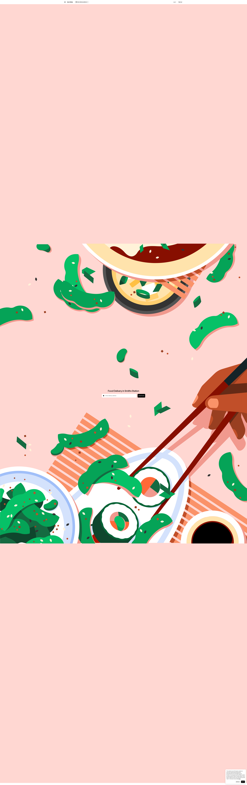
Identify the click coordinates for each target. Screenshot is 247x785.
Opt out (237, 781)
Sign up (180, 2)
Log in (174, 2)
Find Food (141, 395)
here (240, 778)
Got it (243, 781)
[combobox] (120, 395)
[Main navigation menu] (65, 2)
